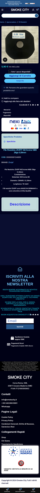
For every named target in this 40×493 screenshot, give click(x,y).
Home (2, 22)
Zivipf (10, 162)
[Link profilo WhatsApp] (35, 105)
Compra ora (20, 81)
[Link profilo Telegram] (38, 105)
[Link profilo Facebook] (28, 105)
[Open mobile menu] (2, 10)
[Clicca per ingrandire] (5, 60)
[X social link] (30, 105)
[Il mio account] (33, 10)
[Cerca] (36, 15)
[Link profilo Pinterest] (33, 105)
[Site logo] (30, 3)
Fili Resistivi (23, 22)
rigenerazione (11, 22)
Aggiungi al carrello (20, 76)
